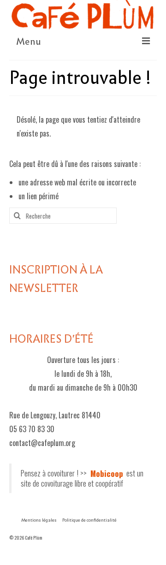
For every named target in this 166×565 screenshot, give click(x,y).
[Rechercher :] (63, 216)
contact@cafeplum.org (42, 442)
